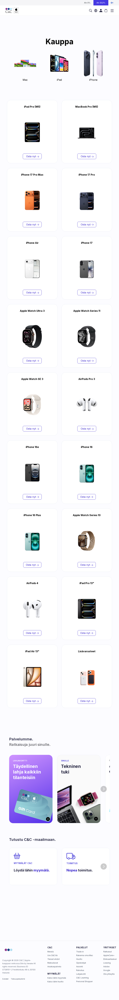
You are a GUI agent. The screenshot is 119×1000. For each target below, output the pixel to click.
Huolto (79, 959)
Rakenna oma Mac (84, 955)
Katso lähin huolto (55, 981)
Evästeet (5, 979)
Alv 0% (87, 3)
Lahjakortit (81, 974)
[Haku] (90, 10)
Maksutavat (52, 963)
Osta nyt (31, 156)
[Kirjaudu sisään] (100, 10)
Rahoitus (80, 970)
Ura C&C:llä (52, 955)
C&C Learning (82, 978)
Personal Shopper (84, 981)
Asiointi (79, 966)
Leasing (107, 963)
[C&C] (12, 10)
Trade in (80, 951)
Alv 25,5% (101, 3)
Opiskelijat (81, 963)
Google (106, 970)
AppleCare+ (108, 955)
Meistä (50, 951)
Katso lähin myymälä (56, 978)
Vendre (30, 963)
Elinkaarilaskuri (110, 959)
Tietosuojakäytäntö (18, 979)
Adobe (106, 966)
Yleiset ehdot (53, 959)
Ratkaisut (107, 951)
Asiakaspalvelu (54, 966)
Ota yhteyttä (109, 974)
